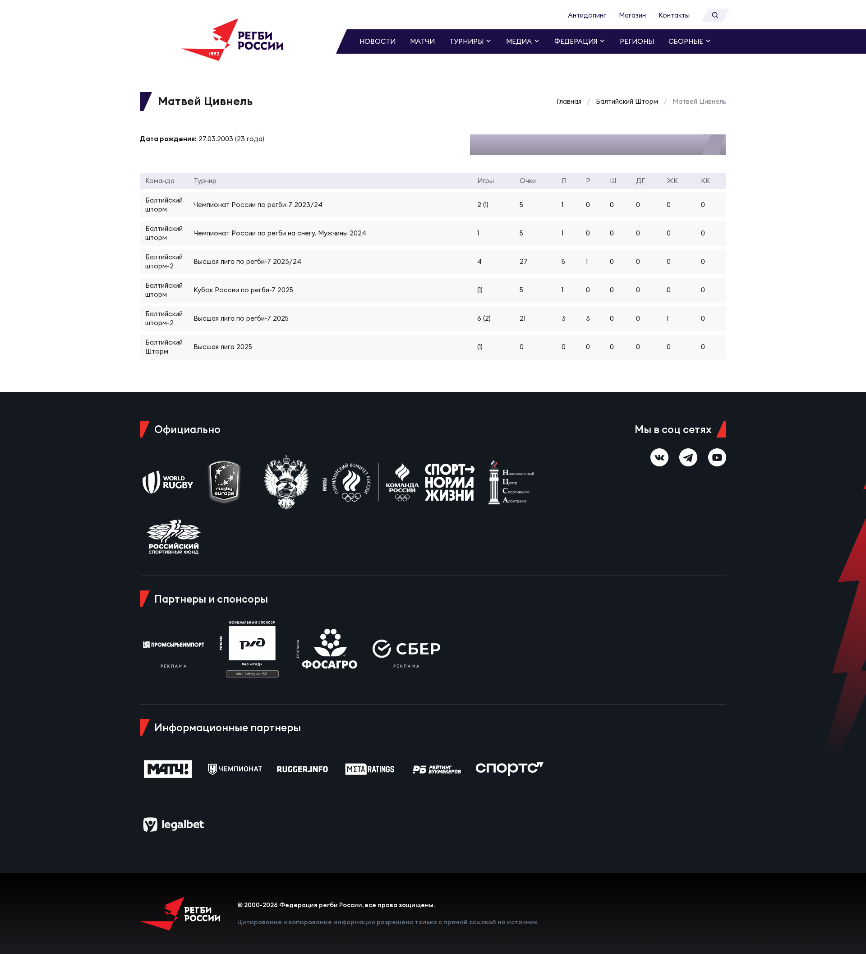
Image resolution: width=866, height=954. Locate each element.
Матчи (422, 41)
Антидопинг (587, 15)
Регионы (637, 41)
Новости (377, 41)
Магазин (632, 15)
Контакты (674, 15)
